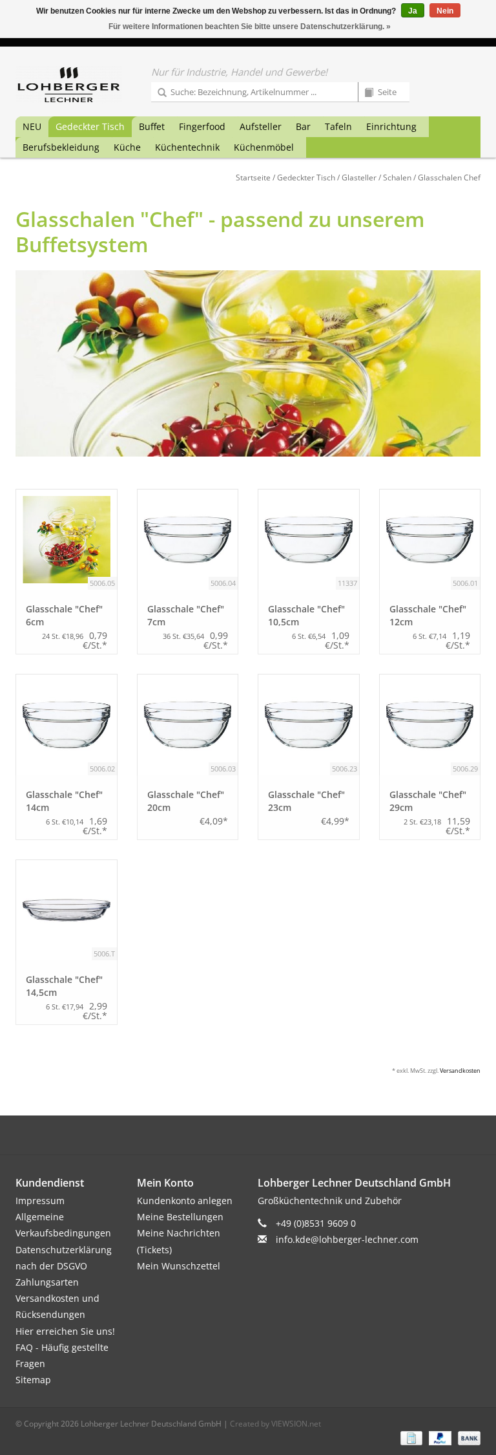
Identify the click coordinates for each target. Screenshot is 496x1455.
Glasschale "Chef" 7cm (185, 615)
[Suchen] (157, 93)
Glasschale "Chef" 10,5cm (306, 615)
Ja (412, 11)
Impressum (40, 1200)
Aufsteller (261, 126)
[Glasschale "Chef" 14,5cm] (66, 910)
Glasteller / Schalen (376, 177)
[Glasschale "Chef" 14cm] (66, 724)
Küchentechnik (187, 147)
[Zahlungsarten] (410, 1437)
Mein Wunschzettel (178, 1266)
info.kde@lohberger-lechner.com (347, 1239)
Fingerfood (202, 126)
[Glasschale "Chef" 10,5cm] (308, 540)
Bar (303, 126)
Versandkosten (460, 1070)
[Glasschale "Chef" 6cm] (66, 540)
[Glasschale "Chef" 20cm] (188, 724)
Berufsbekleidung (61, 147)
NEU (32, 126)
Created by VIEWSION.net (275, 1423)
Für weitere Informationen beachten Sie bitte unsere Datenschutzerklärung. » (249, 26)
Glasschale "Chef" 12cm (427, 615)
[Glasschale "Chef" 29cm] (430, 724)
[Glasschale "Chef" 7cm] (188, 540)
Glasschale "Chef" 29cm (427, 801)
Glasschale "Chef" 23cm (306, 801)
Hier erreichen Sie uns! (65, 1331)
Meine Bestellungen (180, 1217)
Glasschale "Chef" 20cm (185, 801)
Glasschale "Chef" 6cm (64, 615)
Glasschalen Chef (449, 177)
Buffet (152, 126)
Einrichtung (391, 126)
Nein (445, 11)
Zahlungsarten (47, 1282)
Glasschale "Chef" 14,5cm (64, 985)
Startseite (253, 177)
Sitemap (33, 1380)
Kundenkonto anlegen (184, 1200)
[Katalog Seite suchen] (364, 93)
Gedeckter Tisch (90, 126)
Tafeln (338, 126)
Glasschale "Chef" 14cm (64, 801)
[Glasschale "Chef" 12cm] (430, 540)
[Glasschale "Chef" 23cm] (308, 724)
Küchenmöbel (264, 147)
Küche (127, 147)
